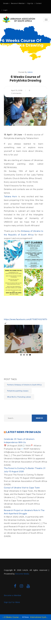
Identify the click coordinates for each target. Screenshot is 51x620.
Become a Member (12, 595)
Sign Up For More (12, 602)
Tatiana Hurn (10, 196)
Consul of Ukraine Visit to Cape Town (22, 487)
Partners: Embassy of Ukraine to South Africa (24, 385)
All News (25, 617)
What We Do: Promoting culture (19, 397)
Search (39, 418)
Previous (8, 336)
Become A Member (18, 3)
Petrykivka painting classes (17, 391)
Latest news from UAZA (23, 432)
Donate (5, 3)
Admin (30, 72)
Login (5, 10)
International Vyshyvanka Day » (39, 617)
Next (38, 336)
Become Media (22, 574)
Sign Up (30, 3)
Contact (38, 3)
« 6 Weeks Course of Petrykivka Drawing (12, 617)
